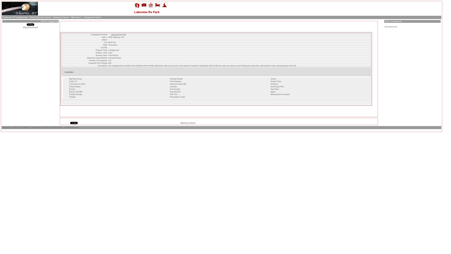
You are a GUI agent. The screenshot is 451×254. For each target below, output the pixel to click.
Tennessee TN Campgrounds (15, 17)
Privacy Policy (57, 128)
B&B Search (76, 17)
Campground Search (92, 17)
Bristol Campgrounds (50, 21)
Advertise (26, 128)
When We (74, 128)
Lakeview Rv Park (118, 35)
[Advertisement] (219, 27)
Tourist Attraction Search (40, 17)
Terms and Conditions (40, 128)
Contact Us (16, 128)
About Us (6, 128)
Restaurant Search (61, 17)
